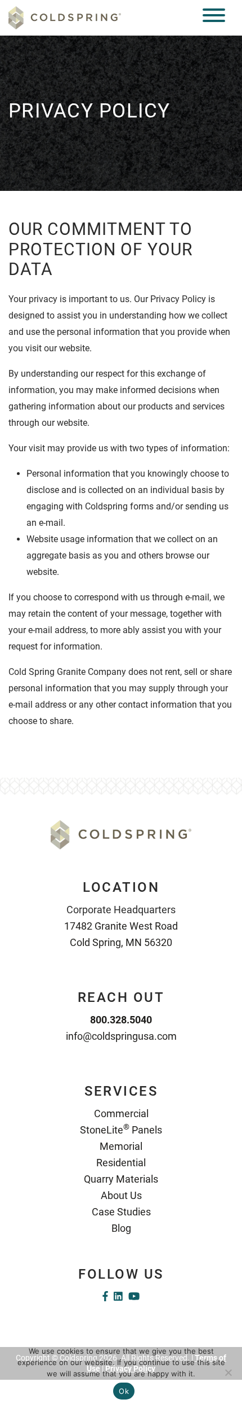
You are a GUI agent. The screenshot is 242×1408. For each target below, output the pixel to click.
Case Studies (121, 1212)
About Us (121, 1195)
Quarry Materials (121, 1179)
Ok (124, 1391)
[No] (228, 1372)
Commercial (121, 1113)
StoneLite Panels (121, 1130)
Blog (121, 1228)
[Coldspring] (64, 17)
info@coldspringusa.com (121, 1036)
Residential (121, 1163)
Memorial (121, 1146)
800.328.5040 (121, 1020)
